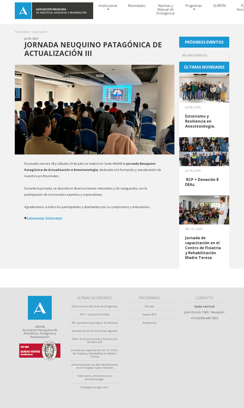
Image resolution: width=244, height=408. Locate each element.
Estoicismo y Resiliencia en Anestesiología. (95, 377)
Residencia (149, 322)
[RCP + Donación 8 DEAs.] (204, 151)
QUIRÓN (219, 5)
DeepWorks (122, 402)
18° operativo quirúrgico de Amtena (94, 322)
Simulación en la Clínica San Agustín (94, 331)
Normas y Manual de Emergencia (165, 9)
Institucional (108, 5)
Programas (193, 5)
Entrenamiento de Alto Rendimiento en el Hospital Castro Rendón (94, 366)
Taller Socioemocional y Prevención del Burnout (94, 340)
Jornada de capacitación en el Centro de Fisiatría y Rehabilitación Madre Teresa (94, 353)
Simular (149, 306)
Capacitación (39, 32)
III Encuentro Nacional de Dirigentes (94, 306)
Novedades (137, 5)
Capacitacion (35, 218)
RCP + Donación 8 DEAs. (94, 314)
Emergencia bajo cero (95, 387)
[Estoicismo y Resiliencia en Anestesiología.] (204, 88)
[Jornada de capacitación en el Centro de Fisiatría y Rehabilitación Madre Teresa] (204, 209)
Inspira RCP (149, 314)
